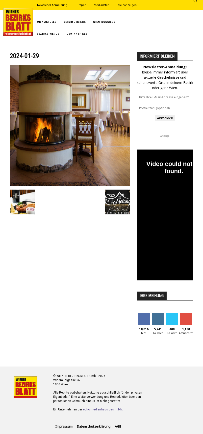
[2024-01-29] (70, 184)
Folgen (157, 315)
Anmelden (165, 118)
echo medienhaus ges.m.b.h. (103, 409)
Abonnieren (188, 315)
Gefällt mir (144, 317)
